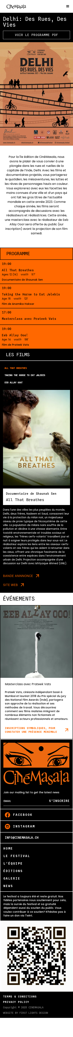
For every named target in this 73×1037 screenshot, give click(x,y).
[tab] (36, 368)
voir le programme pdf (36, 35)
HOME (8, 848)
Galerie (11, 878)
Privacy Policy (16, 1001)
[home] (20, 6)
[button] (68, 6)
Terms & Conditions (20, 996)
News (8, 886)
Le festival (16, 856)
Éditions (13, 871)
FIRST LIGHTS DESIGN (33, 1012)
